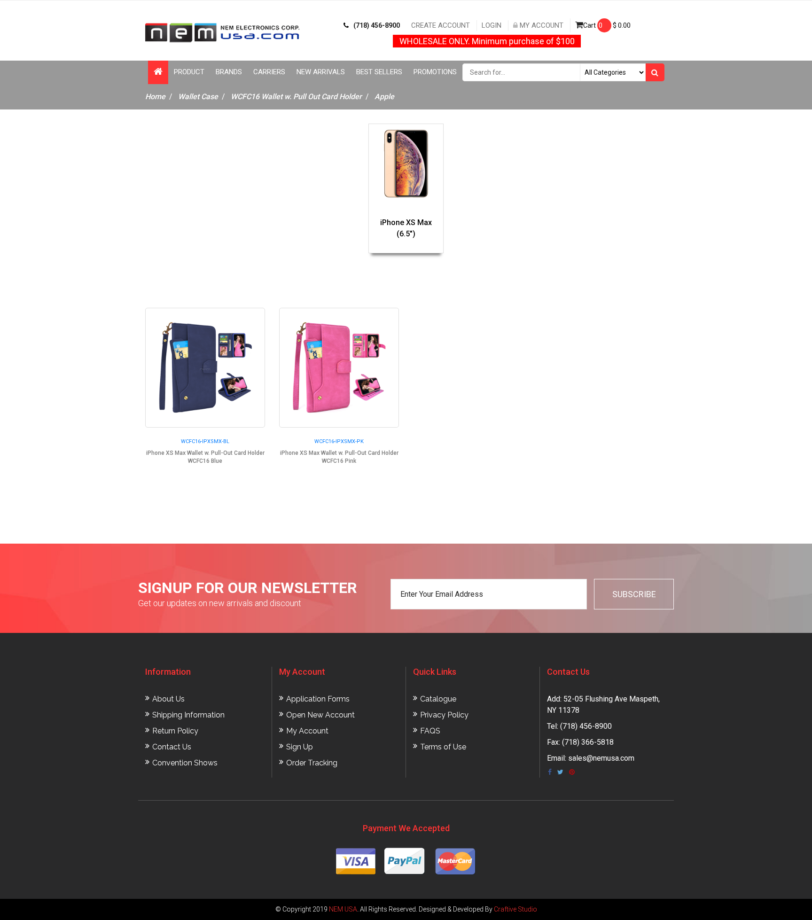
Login (491, 25)
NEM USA (343, 909)
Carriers (269, 72)
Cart (607, 25)
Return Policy (175, 730)
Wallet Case (198, 96)
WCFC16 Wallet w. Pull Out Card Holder (296, 96)
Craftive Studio (515, 909)
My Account (540, 25)
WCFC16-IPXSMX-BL (205, 441)
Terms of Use (443, 746)
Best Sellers (379, 72)
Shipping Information (188, 714)
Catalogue (438, 698)
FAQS (430, 730)
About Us (168, 698)
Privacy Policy (444, 714)
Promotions (435, 72)
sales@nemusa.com (601, 758)
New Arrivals (321, 72)
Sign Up (299, 746)
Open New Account (320, 714)
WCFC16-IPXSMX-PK (339, 441)
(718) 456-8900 (376, 25)
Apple (384, 96)
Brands (229, 72)
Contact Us (171, 746)
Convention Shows (185, 762)
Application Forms (318, 698)
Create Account (440, 25)
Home (155, 96)
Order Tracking (311, 762)
